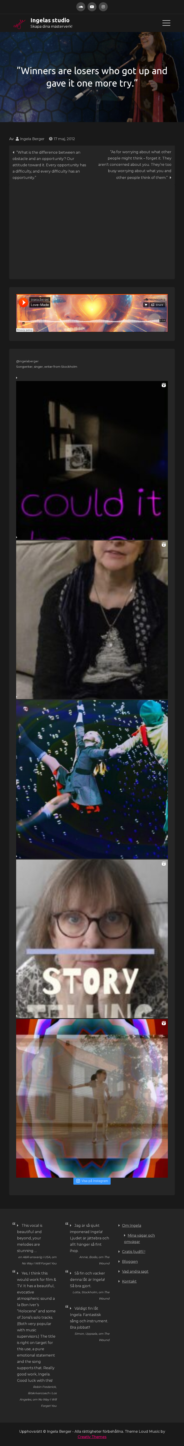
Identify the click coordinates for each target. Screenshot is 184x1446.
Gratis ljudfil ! (133, 1252)
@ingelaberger (27, 361)
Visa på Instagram (94, 1181)
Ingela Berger (32, 139)
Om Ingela (131, 1225)
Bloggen (130, 1261)
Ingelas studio (50, 20)
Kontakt (129, 1281)
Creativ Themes (92, 1437)
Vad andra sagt (135, 1271)
